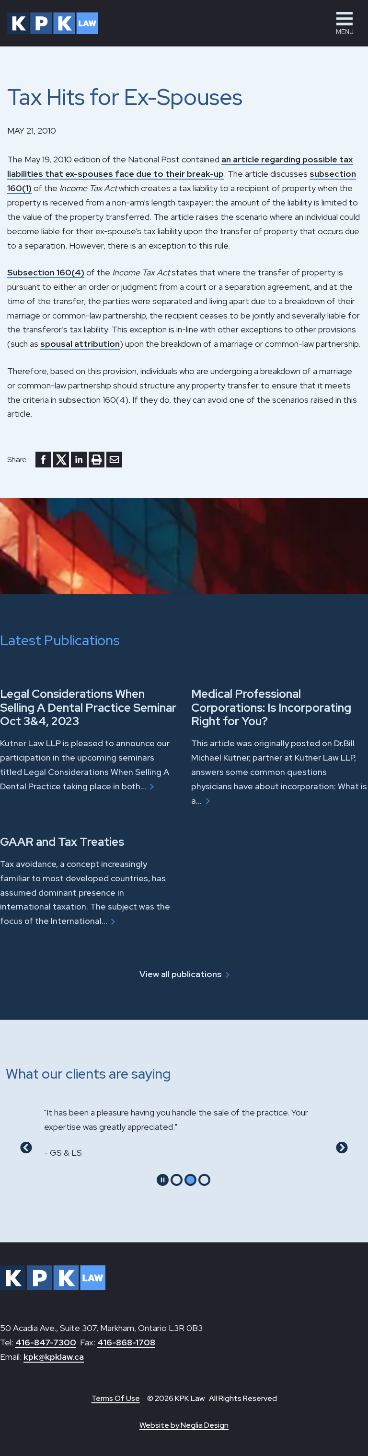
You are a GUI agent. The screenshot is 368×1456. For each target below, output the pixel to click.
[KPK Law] (52, 23)
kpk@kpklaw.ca (53, 1356)
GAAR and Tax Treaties (62, 841)
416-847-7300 (45, 1342)
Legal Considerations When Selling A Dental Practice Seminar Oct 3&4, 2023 (88, 707)
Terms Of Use (116, 1398)
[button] (344, 23)
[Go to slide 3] (204, 1180)
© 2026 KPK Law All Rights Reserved (212, 1398)
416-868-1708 (126, 1342)
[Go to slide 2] (190, 1180)
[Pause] (163, 1180)
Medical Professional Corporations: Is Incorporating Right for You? (271, 707)
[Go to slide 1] (177, 1180)
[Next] (342, 1147)
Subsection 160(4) (45, 272)
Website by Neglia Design (184, 1425)
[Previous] (26, 1147)
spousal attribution (80, 343)
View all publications (180, 973)
